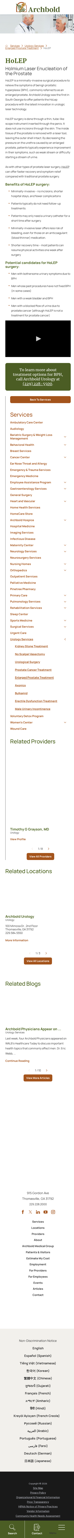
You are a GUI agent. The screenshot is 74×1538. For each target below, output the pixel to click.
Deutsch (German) (38, 1453)
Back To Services (40, 399)
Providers (38, 1234)
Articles (38, 1289)
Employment (38, 1264)
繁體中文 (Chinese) (38, 1378)
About (38, 1240)
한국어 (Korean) (38, 1371)
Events (38, 1283)
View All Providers (40, 856)
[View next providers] (48, 849)
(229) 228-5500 (37, 383)
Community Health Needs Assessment (38, 1516)
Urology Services (34, 46)
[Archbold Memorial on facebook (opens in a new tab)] (23, 1212)
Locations (38, 1228)
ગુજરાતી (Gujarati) (38, 1386)
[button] (38, 338)
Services (15, 46)
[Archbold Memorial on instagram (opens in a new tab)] (53, 1212)
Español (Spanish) (38, 1356)
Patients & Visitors (38, 1252)
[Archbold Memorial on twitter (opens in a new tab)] (30, 1212)
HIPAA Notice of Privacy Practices (38, 1506)
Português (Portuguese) (38, 1438)
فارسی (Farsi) (38, 1446)
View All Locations (38, 961)
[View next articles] (47, 1070)
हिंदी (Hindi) (38, 1408)
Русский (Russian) (38, 1423)
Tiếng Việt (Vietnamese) (38, 1363)
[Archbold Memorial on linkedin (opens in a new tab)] (38, 1212)
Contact (38, 1295)
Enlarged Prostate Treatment (22, 48)
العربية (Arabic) (38, 1431)
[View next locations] (46, 953)
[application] (38, 338)
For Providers (38, 1270)
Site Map (38, 1488)
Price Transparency (38, 1502)
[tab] (65, 437)
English (38, 1348)
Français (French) (38, 1393)
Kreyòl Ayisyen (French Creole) (37, 1416)
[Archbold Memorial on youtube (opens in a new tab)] (45, 1212)
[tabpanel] (40, 677)
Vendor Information (38, 1511)
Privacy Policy (38, 1492)
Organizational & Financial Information (38, 1497)
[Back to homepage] (6, 46)
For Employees (38, 1276)
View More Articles (38, 1078)
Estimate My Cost (38, 1258)
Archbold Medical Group (38, 1246)
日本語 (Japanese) (37, 1461)
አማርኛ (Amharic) (38, 1401)
